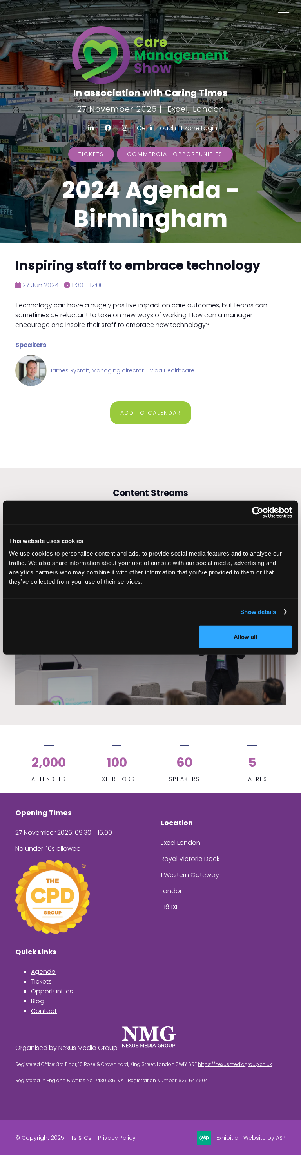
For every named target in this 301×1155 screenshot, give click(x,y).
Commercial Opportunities (175, 154)
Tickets (91, 154)
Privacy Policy (117, 1138)
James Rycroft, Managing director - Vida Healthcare (121, 370)
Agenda (43, 971)
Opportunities (52, 991)
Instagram (124, 128)
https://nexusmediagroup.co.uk (235, 1064)
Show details (258, 611)
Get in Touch (156, 128)
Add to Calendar (150, 413)
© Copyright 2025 (39, 1138)
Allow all (245, 636)
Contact (44, 1010)
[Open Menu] (284, 12)
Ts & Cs (81, 1138)
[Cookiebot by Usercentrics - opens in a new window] (257, 512)
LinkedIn (91, 128)
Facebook (108, 128)
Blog (37, 1001)
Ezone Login (199, 128)
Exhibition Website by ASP (251, 1138)
